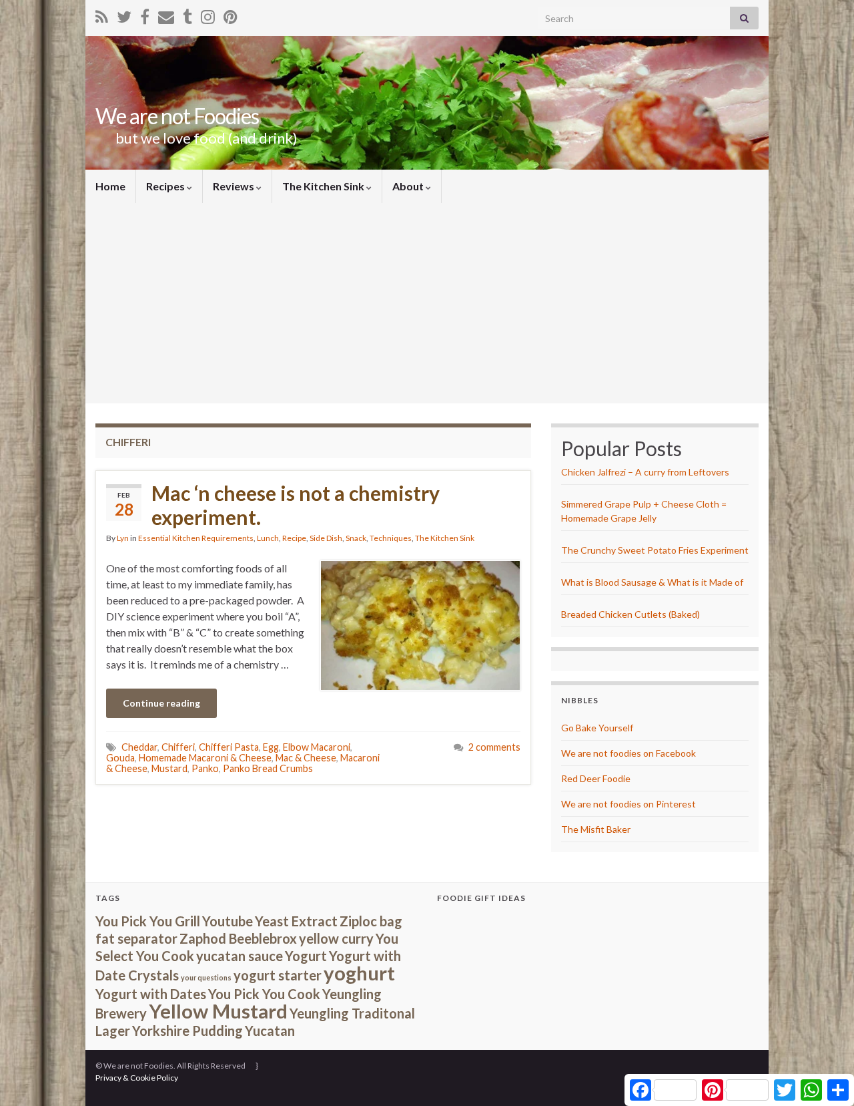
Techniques (391, 538)
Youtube (227, 921)
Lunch (268, 538)
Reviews (234, 186)
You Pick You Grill (147, 921)
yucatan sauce (239, 956)
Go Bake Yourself (597, 727)
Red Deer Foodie (595, 778)
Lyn (123, 538)
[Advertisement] (427, 303)
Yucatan (270, 1031)
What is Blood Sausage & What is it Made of (652, 582)
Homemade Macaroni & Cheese (205, 757)
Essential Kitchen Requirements (196, 538)
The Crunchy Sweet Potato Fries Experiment (655, 550)
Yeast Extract (296, 921)
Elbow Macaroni (316, 747)
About (409, 186)
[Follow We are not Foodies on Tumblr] (187, 14)
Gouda (120, 757)
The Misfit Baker (595, 829)
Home (110, 186)
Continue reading (161, 703)
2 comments (494, 747)
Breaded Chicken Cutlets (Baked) (630, 614)
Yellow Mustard (218, 1011)
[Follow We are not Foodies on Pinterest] (231, 14)
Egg (271, 747)
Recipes (166, 186)
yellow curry (336, 938)
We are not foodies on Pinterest (628, 803)
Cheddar (139, 747)
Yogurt (306, 956)
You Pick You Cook (264, 994)
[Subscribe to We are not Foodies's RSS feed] (101, 14)
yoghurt (359, 972)
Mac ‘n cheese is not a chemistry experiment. (295, 505)
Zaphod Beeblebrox (238, 938)
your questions (206, 977)
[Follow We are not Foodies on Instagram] (208, 14)
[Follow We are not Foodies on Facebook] (144, 14)
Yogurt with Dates (150, 994)
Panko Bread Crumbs (268, 768)
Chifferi (178, 747)
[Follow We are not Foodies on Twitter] (124, 14)
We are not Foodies (177, 116)
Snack (356, 538)
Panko (205, 768)
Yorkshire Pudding (187, 1031)
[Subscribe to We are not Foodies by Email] (166, 14)
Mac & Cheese (306, 757)
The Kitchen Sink (324, 186)
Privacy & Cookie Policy (136, 1078)
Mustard (169, 768)
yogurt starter (278, 975)
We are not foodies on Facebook (628, 753)
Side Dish (326, 538)
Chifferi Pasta (229, 747)
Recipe (294, 538)
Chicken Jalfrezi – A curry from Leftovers (645, 472)
